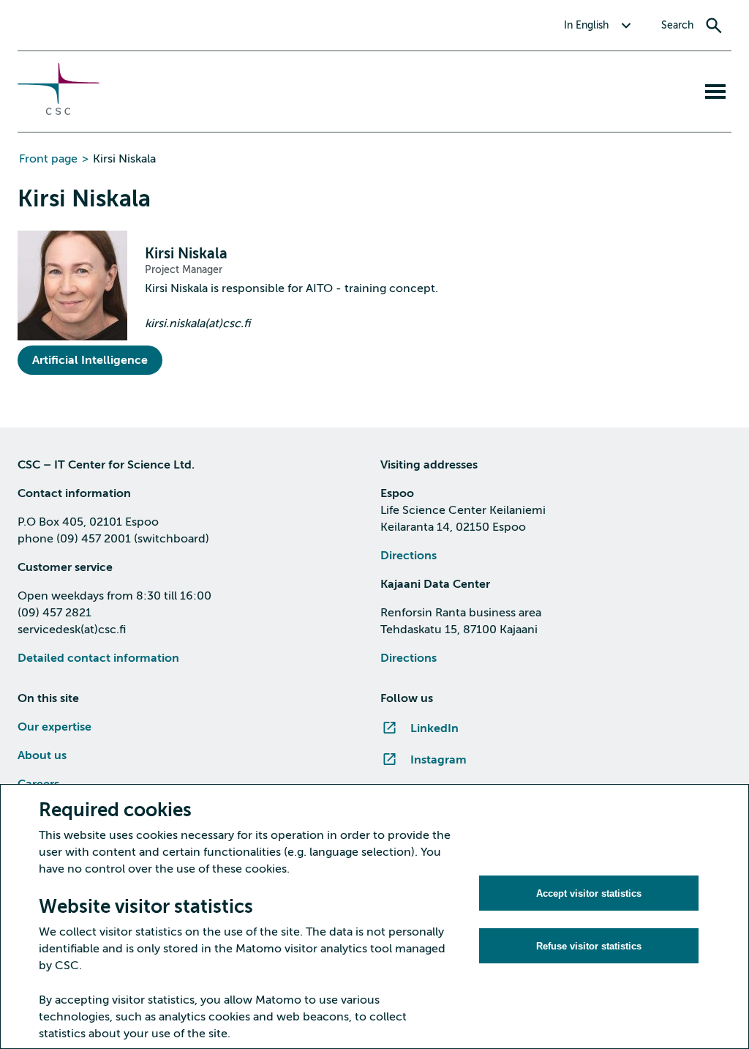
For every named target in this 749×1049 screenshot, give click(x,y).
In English (586, 25)
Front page (48, 158)
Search (677, 25)
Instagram (438, 759)
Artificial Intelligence (90, 360)
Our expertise (54, 726)
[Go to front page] (58, 111)
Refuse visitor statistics (588, 946)
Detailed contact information (98, 658)
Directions (408, 555)
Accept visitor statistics (588, 893)
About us (42, 755)
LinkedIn (434, 728)
